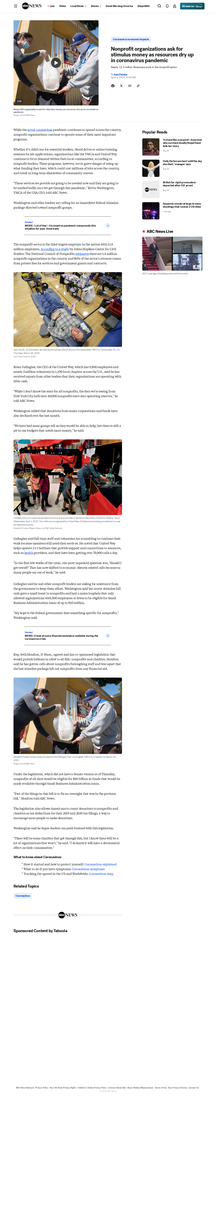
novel (39, 129)
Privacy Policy (41, 1087)
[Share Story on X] (121, 86)
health (28, 552)
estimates (82, 253)
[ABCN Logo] (32, 6)
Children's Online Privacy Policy (92, 1087)
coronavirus (44, 129)
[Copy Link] (138, 86)
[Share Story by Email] (130, 86)
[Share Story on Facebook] (113, 86)
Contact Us (193, 1087)
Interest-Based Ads (117, 1087)
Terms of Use (161, 1087)
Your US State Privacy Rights (63, 1087)
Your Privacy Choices (177, 1087)
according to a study (55, 249)
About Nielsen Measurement (140, 1087)
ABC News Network (25, 1087)
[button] (15, 6)
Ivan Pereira (120, 74)
